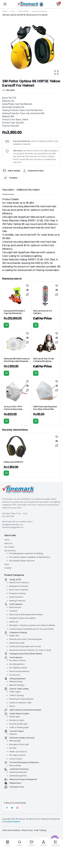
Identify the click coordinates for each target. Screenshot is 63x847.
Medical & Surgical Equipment (23, 779)
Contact (7, 568)
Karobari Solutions (12, 821)
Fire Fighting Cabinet (18, 667)
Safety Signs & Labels (19, 713)
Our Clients (9, 547)
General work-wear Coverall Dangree (25, 639)
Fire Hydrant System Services (22, 560)
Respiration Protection (18, 586)
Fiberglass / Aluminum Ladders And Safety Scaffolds (32, 625)
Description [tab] (8, 189)
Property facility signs (18, 724)
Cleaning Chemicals (18, 772)
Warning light (15, 740)
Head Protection (16, 597)
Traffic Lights (15, 691)
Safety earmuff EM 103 (13, 462)
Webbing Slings (16, 681)
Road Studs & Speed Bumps (21, 699)
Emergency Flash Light (19, 744)
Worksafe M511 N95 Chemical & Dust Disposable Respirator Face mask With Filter (16, 361)
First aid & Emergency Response (24, 762)
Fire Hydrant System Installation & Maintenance (29, 557)
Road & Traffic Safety (19, 688)
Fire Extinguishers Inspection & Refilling (26, 553)
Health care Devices (18, 751)
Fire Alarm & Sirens (17, 660)
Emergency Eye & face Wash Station (26, 653)
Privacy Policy (27, 830)
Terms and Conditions (11, 830)
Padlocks (13, 734)
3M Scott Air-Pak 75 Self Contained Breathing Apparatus (43, 361)
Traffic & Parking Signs (19, 727)
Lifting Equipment (17, 678)
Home (4, 11)
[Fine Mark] (31, 4)
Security (12, 748)
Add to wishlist (4, 171)
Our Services (10, 550)
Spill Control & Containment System (25, 710)
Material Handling (16, 685)
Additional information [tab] (28, 189)
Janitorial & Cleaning (19, 769)
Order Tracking (40, 830)
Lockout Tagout (17, 731)
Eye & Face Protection (18, 589)
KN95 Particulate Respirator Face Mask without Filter (45, 407)
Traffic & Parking (16, 695)
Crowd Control (15, 759)
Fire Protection (16, 657)
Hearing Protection (39, 11)
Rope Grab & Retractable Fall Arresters (26, 614)
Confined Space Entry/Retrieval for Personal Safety (31, 629)
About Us (8, 543)
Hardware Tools (17, 787)
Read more (35, 325)
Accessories (14, 675)
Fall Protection (16, 604)
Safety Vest (14, 635)
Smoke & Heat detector (19, 671)
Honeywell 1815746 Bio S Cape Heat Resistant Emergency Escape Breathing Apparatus (16, 314)
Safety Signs (14, 716)
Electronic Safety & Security (22, 737)
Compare (13, 177)
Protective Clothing (17, 593)
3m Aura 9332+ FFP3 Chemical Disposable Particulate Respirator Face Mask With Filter (15, 410)
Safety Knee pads (17, 643)
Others (12, 706)
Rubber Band (15, 783)
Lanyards (13, 611)
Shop (12, 11)
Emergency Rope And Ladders (22, 618)
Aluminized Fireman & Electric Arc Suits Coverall (30, 650)
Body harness (15, 607)
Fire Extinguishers (16, 664)
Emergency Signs (16, 720)
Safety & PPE (23, 11)
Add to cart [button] (6, 325)
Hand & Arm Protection (19, 582)
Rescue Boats (15, 765)
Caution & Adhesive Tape (20, 702)
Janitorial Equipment (18, 775)
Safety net (13, 621)
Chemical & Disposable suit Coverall (25, 646)
